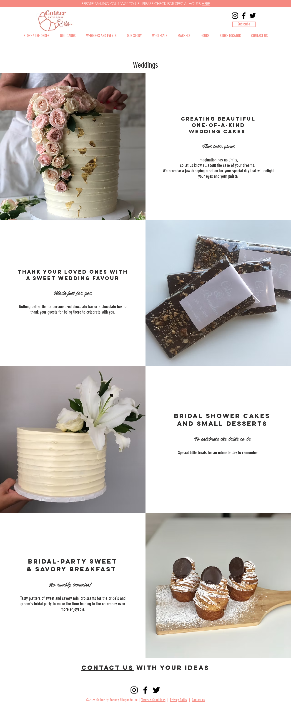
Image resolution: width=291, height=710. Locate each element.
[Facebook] (244, 15)
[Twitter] (252, 15)
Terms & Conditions (153, 700)
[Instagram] (235, 15)
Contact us (107, 667)
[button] (244, 24)
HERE (206, 3)
